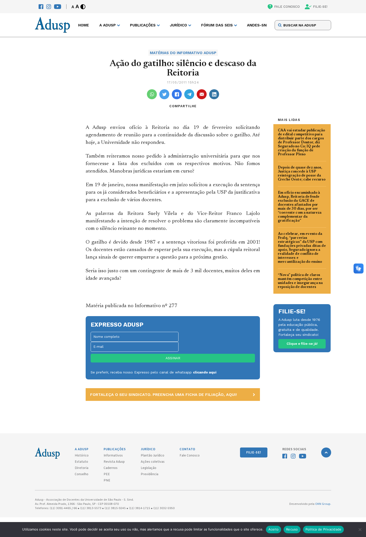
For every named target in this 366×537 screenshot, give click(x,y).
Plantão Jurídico (152, 456)
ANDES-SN (257, 25)
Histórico (82, 456)
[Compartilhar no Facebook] (177, 94)
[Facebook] (41, 6)
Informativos (113, 456)
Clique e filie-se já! (302, 344)
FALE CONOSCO (287, 6)
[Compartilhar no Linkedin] (214, 94)
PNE (107, 481)
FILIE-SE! (320, 6)
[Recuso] (359, 529)
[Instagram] (48, 6)
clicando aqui (204, 372)
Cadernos (111, 468)
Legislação (148, 468)
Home (83, 25)
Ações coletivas (153, 462)
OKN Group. (323, 504)
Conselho (81, 474)
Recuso (292, 529)
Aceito (273, 529)
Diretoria (81, 468)
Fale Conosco (190, 456)
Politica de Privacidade (323, 529)
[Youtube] (57, 6)
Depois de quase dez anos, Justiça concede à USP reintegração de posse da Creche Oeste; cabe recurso (302, 173)
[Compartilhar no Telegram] (189, 94)
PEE (107, 474)
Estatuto (81, 462)
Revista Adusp (114, 462)
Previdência (149, 474)
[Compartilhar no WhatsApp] (152, 94)
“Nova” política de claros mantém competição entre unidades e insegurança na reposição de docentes (300, 281)
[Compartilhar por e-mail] (202, 94)
